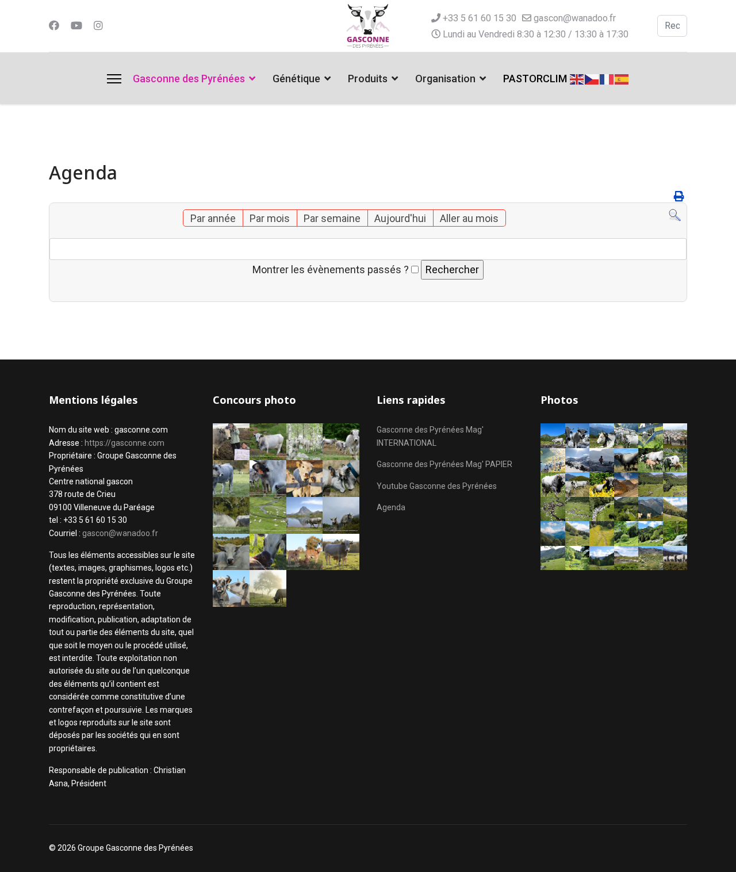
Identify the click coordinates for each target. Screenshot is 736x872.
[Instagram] (98, 26)
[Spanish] (622, 78)
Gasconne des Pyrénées (189, 78)
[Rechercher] (675, 215)
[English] (577, 78)
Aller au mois (469, 218)
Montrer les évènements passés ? (330, 269)
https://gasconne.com (124, 443)
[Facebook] (54, 26)
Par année (213, 218)
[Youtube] (76, 26)
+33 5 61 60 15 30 (479, 18)
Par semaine (332, 218)
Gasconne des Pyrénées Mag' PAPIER (444, 464)
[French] (607, 78)
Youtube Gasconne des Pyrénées (437, 486)
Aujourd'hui (400, 218)
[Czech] (592, 78)
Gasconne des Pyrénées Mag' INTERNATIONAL (430, 436)
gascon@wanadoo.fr (575, 18)
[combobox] (672, 26)
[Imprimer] (679, 196)
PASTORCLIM (535, 78)
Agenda (391, 507)
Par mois (270, 218)
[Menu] (114, 79)
